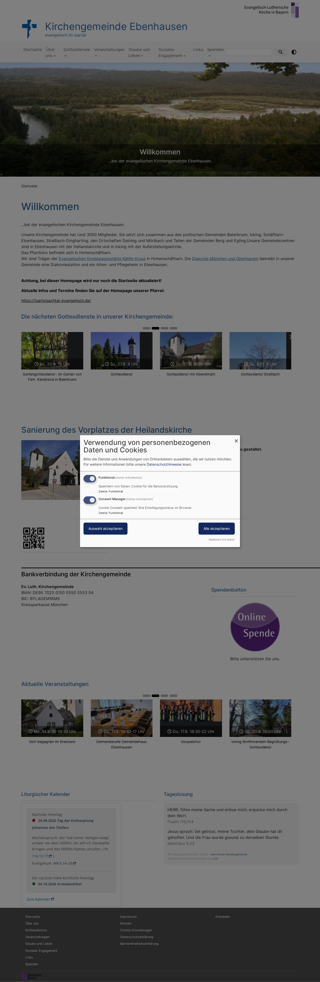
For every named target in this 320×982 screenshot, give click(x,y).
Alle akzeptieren (217, 528)
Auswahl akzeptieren (105, 528)
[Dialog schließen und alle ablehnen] (236, 438)
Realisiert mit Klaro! (221, 539)
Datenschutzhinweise (164, 464)
